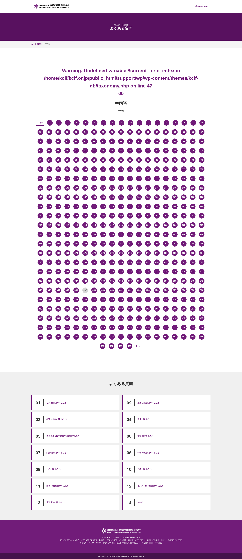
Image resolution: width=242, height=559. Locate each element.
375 (165, 299)
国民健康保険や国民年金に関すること (63, 436)
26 (103, 132)
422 (76, 327)
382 (58, 309)
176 (85, 206)
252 (85, 243)
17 (193, 123)
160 (112, 197)
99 (76, 169)
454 (192, 337)
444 (103, 337)
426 (112, 327)
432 (165, 327)
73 (184, 151)
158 (94, 197)
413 (165, 318)
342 (40, 290)
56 (202, 141)
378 (192, 299)
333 (130, 281)
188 (192, 206)
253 (94, 243)
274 (112, 253)
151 (201, 188)
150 (192, 188)
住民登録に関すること (56, 403)
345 (67, 290)
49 (139, 141)
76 (40, 160)
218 (121, 225)
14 (166, 123)
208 (201, 216)
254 (103, 243)
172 (49, 206)
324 (49, 281)
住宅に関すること (145, 469)
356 (165, 290)
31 (148, 132)
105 (130, 169)
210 (49, 225)
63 (94, 151)
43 (85, 141)
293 (112, 262)
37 (202, 132)
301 (183, 262)
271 (85, 253)
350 (112, 290)
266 (40, 253)
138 (85, 188)
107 (148, 169)
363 (58, 299)
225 (183, 225)
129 (174, 178)
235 (103, 234)
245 (192, 234)
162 (130, 197)
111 (183, 169)
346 (76, 290)
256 (121, 243)
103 (112, 169)
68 (139, 151)
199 (121, 216)
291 (94, 262)
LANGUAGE (203, 6)
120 (94, 178)
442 (85, 337)
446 (121, 337)
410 (139, 318)
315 (139, 272)
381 (49, 309)
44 (94, 141)
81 (85, 160)
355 (157, 290)
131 (192, 178)
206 (183, 216)
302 (192, 262)
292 (103, 262)
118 (76, 178)
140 (103, 188)
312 (112, 272)
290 (85, 262)
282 (183, 253)
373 (148, 299)
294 (121, 262)
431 (157, 327)
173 (58, 206)
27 (112, 132)
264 (192, 243)
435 (192, 327)
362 (49, 299)
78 (58, 160)
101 (94, 169)
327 (76, 281)
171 (40, 206)
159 (103, 197)
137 (76, 188)
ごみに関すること (54, 469)
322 (201, 272)
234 (94, 234)
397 (192, 309)
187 (183, 206)
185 (165, 206)
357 (174, 290)
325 (58, 281)
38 (40, 141)
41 (67, 141)
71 (166, 151)
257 (130, 243)
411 (148, 318)
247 (40, 243)
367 (94, 299)
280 (165, 253)
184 (157, 206)
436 (201, 327)
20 (49, 132)
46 (112, 141)
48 (130, 141)
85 (121, 160)
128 (165, 178)
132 (201, 178)
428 (130, 327)
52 (166, 141)
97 (58, 169)
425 (103, 327)
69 (148, 151)
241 (157, 234)
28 (121, 132)
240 (148, 234)
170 (201, 197)
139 (94, 188)
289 (76, 262)
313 (121, 272)
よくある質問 (36, 44)
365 (76, 299)
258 (139, 243)
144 (139, 188)
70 (157, 151)
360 (201, 290)
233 (85, 234)
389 (121, 309)
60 (67, 151)
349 (103, 290)
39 (49, 141)
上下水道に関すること (56, 502)
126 (148, 178)
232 (76, 234)
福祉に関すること (145, 436)
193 (67, 216)
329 (94, 281)
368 (103, 299)
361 (40, 299)
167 (174, 197)
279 (157, 253)
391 (139, 309)
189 (201, 206)
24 (85, 132)
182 (139, 206)
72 (175, 151)
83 (103, 160)
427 (121, 327)
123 (121, 178)
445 (112, 337)
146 (157, 188)
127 (157, 178)
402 (67, 318)
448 (139, 337)
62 (85, 151)
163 (139, 197)
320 (183, 272)
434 (183, 327)
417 (201, 318)
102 (103, 169)
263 (183, 243)
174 (67, 206)
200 (130, 216)
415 (183, 318)
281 (174, 253)
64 (103, 151)
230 (58, 234)
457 (111, 346)
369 (112, 299)
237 (121, 234)
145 (148, 188)
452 (174, 337)
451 (165, 337)
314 (130, 272)
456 (102, 346)
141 (112, 188)
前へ (42, 122)
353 (139, 290)
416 (192, 318)
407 (112, 318)
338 (174, 281)
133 (40, 188)
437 (40, 337)
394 (165, 309)
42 (76, 141)
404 (85, 318)
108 (157, 169)
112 (192, 169)
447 (130, 337)
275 (121, 253)
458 (120, 346)
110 (174, 169)
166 (165, 197)
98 (67, 169)
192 (58, 216)
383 (67, 309)
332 (121, 281)
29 (130, 132)
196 (94, 216)
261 (165, 243)
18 (202, 123)
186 (174, 206)
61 (76, 151)
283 (192, 253)
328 (85, 281)
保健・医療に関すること (148, 452)
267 (49, 253)
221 (148, 225)
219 (130, 225)
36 (193, 132)
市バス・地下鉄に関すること (150, 486)
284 (201, 253)
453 (183, 337)
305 (49, 272)
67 (130, 151)
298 (157, 262)
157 (85, 197)
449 (148, 337)
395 (174, 309)
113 (201, 169)
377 (183, 299)
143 (130, 188)
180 (121, 206)
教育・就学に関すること (57, 419)
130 (183, 178)
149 (183, 188)
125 (139, 178)
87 (139, 160)
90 (166, 160)
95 (40, 169)
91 (175, 160)
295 (130, 262)
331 (112, 281)
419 (49, 327)
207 (192, 216)
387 (103, 309)
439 (58, 337)
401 (58, 318)
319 (174, 272)
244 (183, 234)
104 (121, 169)
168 (183, 197)
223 (165, 225)
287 (58, 262)
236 (112, 234)
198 (112, 216)
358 (183, 290)
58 (49, 151)
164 (148, 197)
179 (112, 206)
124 (130, 178)
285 (40, 262)
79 (67, 160)
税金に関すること (145, 419)
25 (94, 132)
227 (201, 225)
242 (165, 234)
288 (67, 262)
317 (157, 272)
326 (67, 281)
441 (76, 337)
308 (76, 272)
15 (175, 123)
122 (112, 178)
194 (76, 216)
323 (40, 281)
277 (139, 253)
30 (139, 132)
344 (58, 290)
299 (165, 262)
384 (76, 309)
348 (94, 290)
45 (103, 141)
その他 (140, 502)
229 (49, 234)
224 (174, 225)
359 (192, 290)
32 (157, 132)
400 (49, 318)
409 (130, 318)
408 (121, 318)
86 (130, 160)
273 (103, 253)
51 (157, 141)
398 (201, 309)
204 (165, 216)
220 (139, 225)
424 (94, 327)
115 (49, 178)
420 (58, 327)
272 (94, 253)
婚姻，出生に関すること (148, 403)
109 (165, 169)
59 (58, 151)
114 (40, 178)
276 (130, 253)
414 (174, 318)
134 (49, 188)
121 (103, 178)
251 (76, 243)
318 (165, 272)
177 (94, 206)
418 (40, 327)
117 (67, 178)
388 (112, 309)
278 (148, 253)
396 (183, 309)
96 (49, 169)
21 (58, 132)
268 (58, 253)
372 (139, 299)
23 (76, 132)
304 (40, 272)
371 (130, 299)
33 (166, 132)
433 (174, 327)
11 (140, 123)
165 (157, 197)
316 (148, 272)
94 (202, 160)
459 (129, 346)
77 (49, 160)
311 (103, 272)
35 (184, 132)
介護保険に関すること (56, 452)
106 (139, 169)
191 (49, 216)
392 (148, 309)
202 (148, 216)
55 (193, 141)
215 (94, 225)
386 (94, 309)
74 (193, 151)
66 (121, 151)
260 (157, 243)
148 (174, 188)
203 (157, 216)
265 (201, 243)
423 (85, 327)
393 (157, 309)
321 (192, 272)
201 (139, 216)
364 (67, 299)
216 (103, 225)
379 (201, 299)
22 (67, 132)
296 (139, 262)
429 (139, 327)
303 (201, 262)
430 (148, 327)
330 (103, 281)
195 (85, 216)
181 (130, 206)
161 (121, 197)
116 (58, 178)
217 (112, 225)
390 (130, 309)
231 (67, 234)
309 (85, 272)
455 (201, 337)
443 (94, 337)
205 (174, 216)
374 (157, 299)
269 (67, 253)
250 (67, 243)
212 (67, 225)
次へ (137, 346)
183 (148, 206)
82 (94, 160)
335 (148, 281)
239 (139, 234)
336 (157, 281)
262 (174, 243)
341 (201, 281)
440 (67, 337)
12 (148, 123)
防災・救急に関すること (57, 486)
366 (85, 299)
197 (103, 216)
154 (58, 197)
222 (157, 225)
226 (192, 225)
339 (183, 281)
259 (148, 243)
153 (49, 197)
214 (85, 225)
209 (40, 225)
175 (76, 206)
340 (192, 281)
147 (165, 188)
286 (49, 262)
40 (58, 141)
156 (76, 197)
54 (184, 141)
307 (67, 272)
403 (76, 318)
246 (201, 234)
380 (40, 309)
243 (174, 234)
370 (121, 299)
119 (85, 178)
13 (157, 123)
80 (76, 160)
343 (49, 290)
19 (40, 132)
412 (157, 318)
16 (184, 123)
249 (58, 243)
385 (85, 309)
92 (184, 160)
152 (40, 197)
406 (103, 318)
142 (121, 188)
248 (49, 243)
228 (40, 234)
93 (193, 160)
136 (67, 188)
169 (192, 197)
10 (130, 123)
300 (174, 262)
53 (175, 141)
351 (121, 290)
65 (112, 151)
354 (148, 290)
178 (103, 206)
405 (94, 318)
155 (67, 197)
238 (130, 234)
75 (202, 151)
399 (40, 318)
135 (58, 188)
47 (121, 141)
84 (112, 160)
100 (85, 169)
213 (76, 225)
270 (76, 253)
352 (130, 290)
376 (174, 299)
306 (58, 272)
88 (148, 160)
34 (175, 132)
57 (40, 151)
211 (58, 225)
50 (148, 141)
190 (40, 216)
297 (148, 262)
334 (139, 281)
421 (67, 327)
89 (157, 160)
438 (49, 337)
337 (165, 281)
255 (112, 243)
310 (94, 272)
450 (157, 337)
